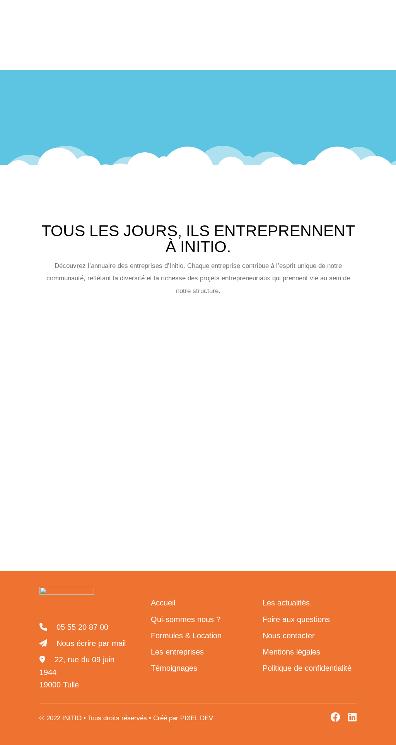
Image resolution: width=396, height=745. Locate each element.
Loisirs (112, 402)
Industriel (267, 382)
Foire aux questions (296, 619)
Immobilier (218, 382)
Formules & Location (186, 635)
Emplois (116, 382)
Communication (163, 362)
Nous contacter (324, 12)
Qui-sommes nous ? (185, 619)
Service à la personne (311, 402)
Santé (151, 402)
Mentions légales (291, 652)
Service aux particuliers (188, 422)
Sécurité (246, 402)
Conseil (275, 362)
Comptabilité (225, 362)
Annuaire (209, 116)
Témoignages (174, 668)
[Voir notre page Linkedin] (255, 12)
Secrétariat (197, 402)
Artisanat (121, 342)
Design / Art (324, 362)
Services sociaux (268, 422)
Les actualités (330, 47)
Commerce (104, 362)
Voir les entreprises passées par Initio (198, 447)
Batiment (280, 342)
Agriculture (71, 342)
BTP (61, 362)
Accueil (130, 116)
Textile (323, 422)
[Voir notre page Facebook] (272, 12)
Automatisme (174, 342)
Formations (165, 382)
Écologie (70, 382)
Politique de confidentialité (307, 668)
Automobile (230, 342)
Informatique (320, 382)
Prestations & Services (166, 47)
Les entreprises (255, 47)
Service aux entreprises (97, 422)
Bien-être (327, 342)
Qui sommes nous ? (80, 47)
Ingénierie (67, 402)
